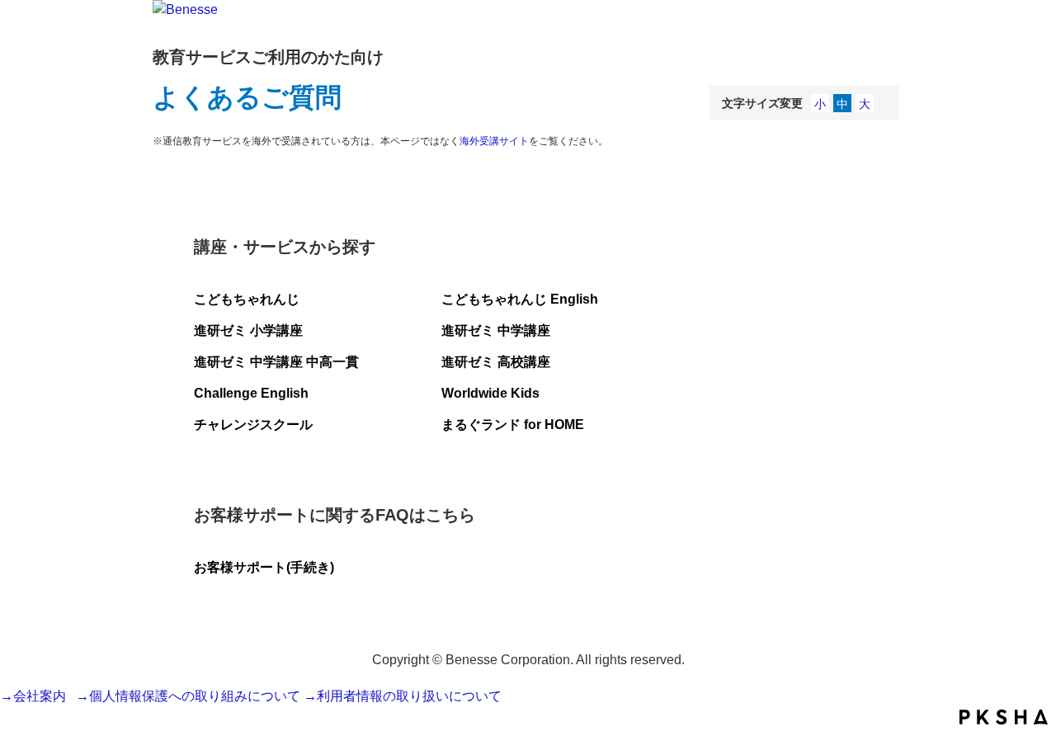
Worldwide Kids (490, 393)
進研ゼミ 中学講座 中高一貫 (276, 362)
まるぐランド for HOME (512, 425)
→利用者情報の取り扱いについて (403, 696)
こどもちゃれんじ (246, 299)
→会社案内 (36, 696)
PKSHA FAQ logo (1003, 717)
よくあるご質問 (247, 97)
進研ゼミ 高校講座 (495, 362)
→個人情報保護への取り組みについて (188, 696)
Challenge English (251, 393)
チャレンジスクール (253, 425)
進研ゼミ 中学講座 (495, 330)
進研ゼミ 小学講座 (248, 330)
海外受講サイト (494, 141)
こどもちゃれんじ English (519, 299)
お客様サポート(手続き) (264, 567)
